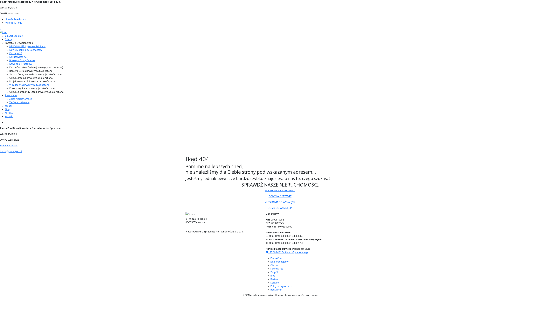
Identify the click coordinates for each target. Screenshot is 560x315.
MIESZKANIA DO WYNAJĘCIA (280, 202)
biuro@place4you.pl (16, 19)
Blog (7, 109)
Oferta (274, 265)
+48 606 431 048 (13, 22)
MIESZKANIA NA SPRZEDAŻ (280, 190)
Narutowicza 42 (18, 56)
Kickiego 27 (15, 53)
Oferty (8, 39)
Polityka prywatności (281, 286)
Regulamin (276, 289)
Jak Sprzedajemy (14, 35)
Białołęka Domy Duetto (22, 60)
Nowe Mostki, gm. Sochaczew (25, 49)
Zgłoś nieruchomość (20, 98)
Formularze (11, 95)
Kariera (9, 112)
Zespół (8, 105)
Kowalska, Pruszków (20, 63)
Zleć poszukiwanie (19, 102)
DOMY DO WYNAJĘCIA (280, 208)
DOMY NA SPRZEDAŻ (280, 196)
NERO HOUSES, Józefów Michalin (27, 46)
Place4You (276, 258)
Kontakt (9, 116)
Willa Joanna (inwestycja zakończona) (29, 84)
